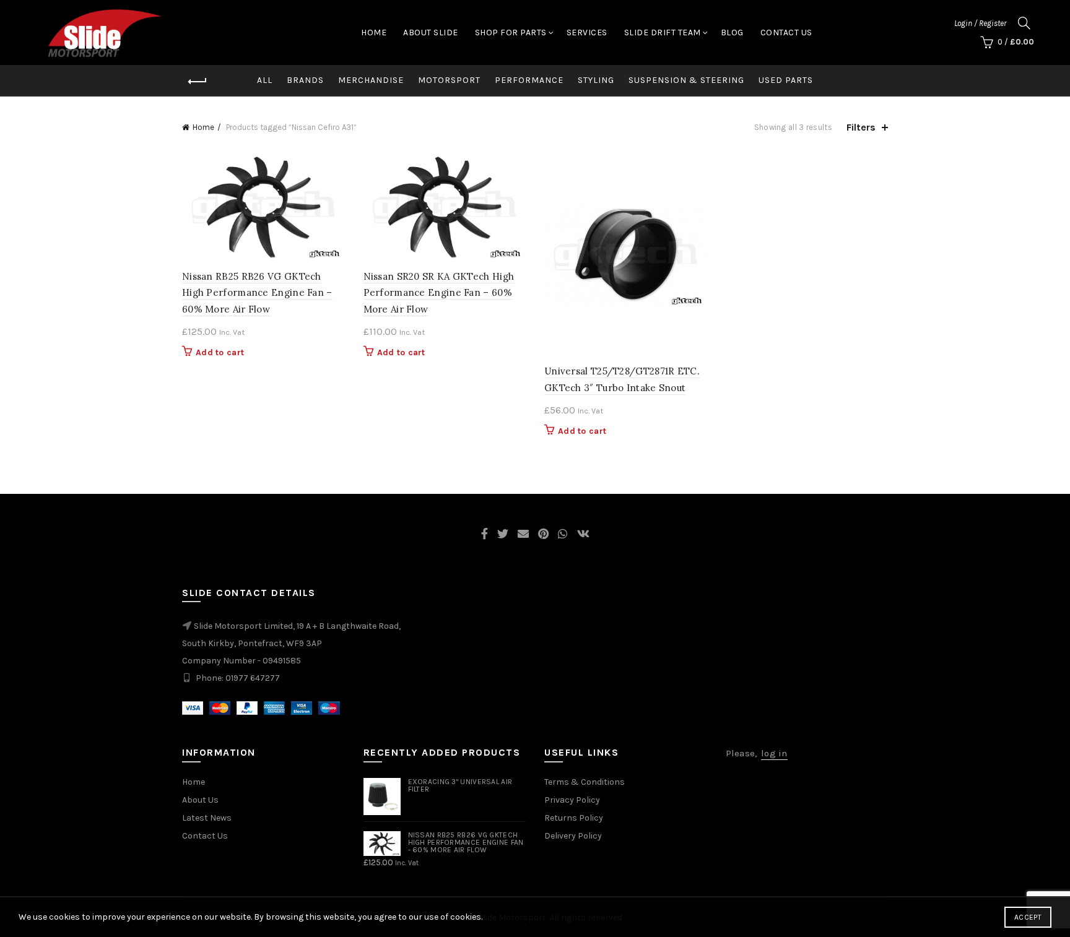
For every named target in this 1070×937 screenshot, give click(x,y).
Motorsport (449, 80)
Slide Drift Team (662, 32)
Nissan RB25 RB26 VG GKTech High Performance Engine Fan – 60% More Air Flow (257, 292)
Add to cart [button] (220, 352)
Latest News (207, 818)
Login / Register (980, 23)
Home (373, 32)
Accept (1028, 917)
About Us (200, 800)
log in (774, 753)
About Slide (430, 32)
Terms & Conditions (584, 782)
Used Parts (786, 80)
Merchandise (371, 80)
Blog (732, 32)
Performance (529, 80)
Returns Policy (573, 818)
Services (587, 32)
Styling (596, 80)
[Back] (197, 81)
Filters (861, 127)
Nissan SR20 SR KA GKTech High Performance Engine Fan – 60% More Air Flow (439, 292)
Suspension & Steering (686, 80)
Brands (305, 80)
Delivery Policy (573, 836)
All (264, 80)
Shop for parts (511, 32)
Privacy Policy (572, 800)
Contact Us (786, 32)
